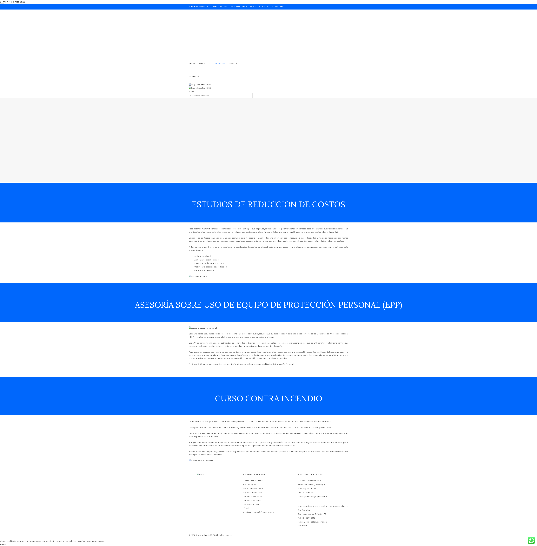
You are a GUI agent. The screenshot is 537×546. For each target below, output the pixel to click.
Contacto (194, 77)
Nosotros (234, 63)
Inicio (192, 63)
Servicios (220, 63)
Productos (205, 63)
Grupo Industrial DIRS (205, 535)
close (22, 2)
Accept (3, 544)
